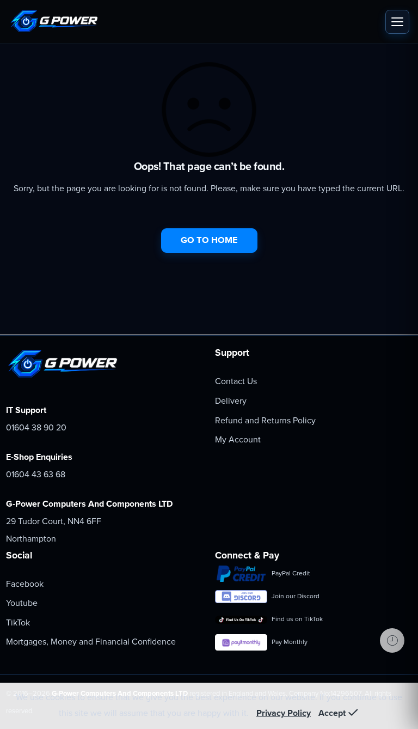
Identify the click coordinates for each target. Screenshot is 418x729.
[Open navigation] (397, 22)
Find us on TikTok (297, 619)
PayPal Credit (291, 573)
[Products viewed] (392, 640)
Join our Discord (295, 596)
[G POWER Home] (194, 22)
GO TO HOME (209, 240)
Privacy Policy (283, 713)
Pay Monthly (290, 642)
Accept (332, 713)
